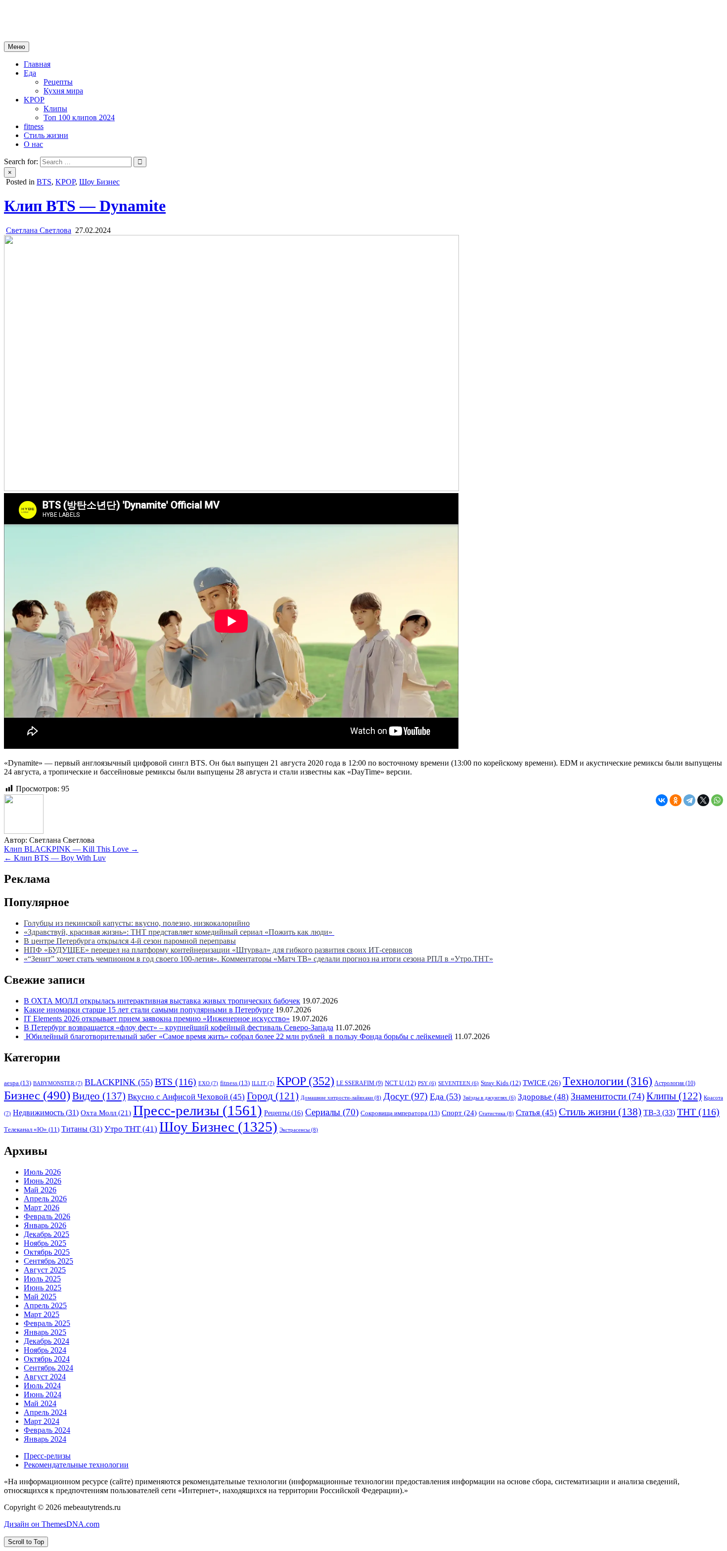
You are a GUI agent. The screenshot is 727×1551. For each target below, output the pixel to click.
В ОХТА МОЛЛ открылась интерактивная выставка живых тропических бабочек (162, 1001)
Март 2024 (41, 1421)
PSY (427, 1083)
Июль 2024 (42, 1385)
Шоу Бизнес (99, 182)
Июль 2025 (42, 1279)
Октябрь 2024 (47, 1359)
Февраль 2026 (47, 1216)
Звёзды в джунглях (489, 1097)
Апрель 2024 (45, 1412)
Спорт (459, 1113)
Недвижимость (46, 1112)
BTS (44, 182)
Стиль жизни (46, 135)
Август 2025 (45, 1270)
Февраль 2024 (47, 1430)
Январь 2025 (45, 1332)
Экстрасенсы (298, 1130)
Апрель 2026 (45, 1198)
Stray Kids (501, 1083)
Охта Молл (106, 1113)
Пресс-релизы (197, 1110)
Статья (536, 1112)
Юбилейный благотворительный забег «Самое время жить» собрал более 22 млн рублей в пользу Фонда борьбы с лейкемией (238, 1036)
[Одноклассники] (676, 800)
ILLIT (263, 1083)
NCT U (400, 1083)
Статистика (496, 1113)
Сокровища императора (400, 1113)
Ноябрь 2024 (45, 1350)
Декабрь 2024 (46, 1341)
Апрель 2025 (45, 1305)
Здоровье (543, 1096)
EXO (208, 1083)
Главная (37, 64)
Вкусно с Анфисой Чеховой (186, 1096)
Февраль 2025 (47, 1323)
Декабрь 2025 (46, 1234)
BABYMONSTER (58, 1083)
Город (273, 1096)
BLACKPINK (119, 1082)
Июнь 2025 (42, 1287)
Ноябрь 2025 (45, 1243)
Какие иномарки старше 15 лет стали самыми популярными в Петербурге (148, 1009)
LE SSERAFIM (359, 1083)
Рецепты (58, 82)
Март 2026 (41, 1207)
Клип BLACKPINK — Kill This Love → (71, 849)
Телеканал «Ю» (31, 1129)
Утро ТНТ (130, 1129)
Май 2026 (40, 1190)
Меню (16, 46)
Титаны (81, 1129)
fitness (34, 126)
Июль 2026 (42, 1172)
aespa (17, 1083)
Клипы (55, 108)
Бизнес (37, 1095)
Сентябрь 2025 (48, 1261)
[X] (703, 800)
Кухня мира (63, 91)
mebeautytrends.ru (32, 12)
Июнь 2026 (42, 1181)
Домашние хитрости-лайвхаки (341, 1097)
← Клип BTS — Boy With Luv (55, 858)
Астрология (674, 1083)
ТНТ (698, 1111)
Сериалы (332, 1112)
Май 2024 (40, 1403)
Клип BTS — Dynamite (85, 206)
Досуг (405, 1096)
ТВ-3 (659, 1112)
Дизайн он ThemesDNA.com (51, 1524)
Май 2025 (40, 1296)
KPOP (34, 99)
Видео (99, 1096)
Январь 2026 (45, 1225)
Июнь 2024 (42, 1394)
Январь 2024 (45, 1439)
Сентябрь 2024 (48, 1368)
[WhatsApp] (717, 800)
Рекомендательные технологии (76, 1464)
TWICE (542, 1082)
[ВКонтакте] (662, 800)
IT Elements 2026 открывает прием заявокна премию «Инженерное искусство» (157, 1018)
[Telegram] (689, 800)
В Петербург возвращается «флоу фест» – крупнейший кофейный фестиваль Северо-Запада (178, 1027)
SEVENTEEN (458, 1083)
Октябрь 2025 (47, 1252)
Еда (30, 73)
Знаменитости (607, 1096)
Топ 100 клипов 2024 (79, 117)
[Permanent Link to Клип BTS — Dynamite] (231, 488)
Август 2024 (45, 1376)
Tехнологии (607, 1081)
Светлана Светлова (38, 230)
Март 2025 (41, 1314)
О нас (33, 144)
